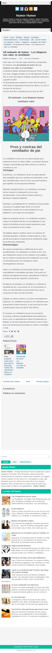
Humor (17, 42)
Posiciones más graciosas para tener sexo (29, 609)
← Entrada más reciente (10, 381)
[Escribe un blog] (7, 336)
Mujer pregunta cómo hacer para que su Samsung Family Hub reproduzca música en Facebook (9, 365)
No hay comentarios (32, 58)
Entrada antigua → (43, 381)
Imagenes (25, 42)
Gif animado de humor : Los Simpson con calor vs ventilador (24, 53)
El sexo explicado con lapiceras (25, 585)
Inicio (28, 381)
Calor (12, 37)
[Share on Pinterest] (18, 331)
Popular (5, 462)
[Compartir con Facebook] (12, 336)
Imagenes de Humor (38, 42)
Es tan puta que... (19, 597)
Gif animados (24, 40)
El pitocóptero (17, 509)
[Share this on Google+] (15, 331)
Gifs (32, 40)
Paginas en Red (30, 650)
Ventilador (7, 44)
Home (6, 37)
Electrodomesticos (11, 40)
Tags (14, 462)
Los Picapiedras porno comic (23, 497)
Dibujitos (19, 37)
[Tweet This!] (12, 331)
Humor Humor (26, 15)
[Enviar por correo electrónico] (5, 336)
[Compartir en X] (10, 336)
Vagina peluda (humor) (20, 546)
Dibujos (27, 37)
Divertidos (35, 37)
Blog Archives (25, 462)
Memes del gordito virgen (22, 521)
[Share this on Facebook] (10, 331)
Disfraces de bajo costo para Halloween (28, 558)
